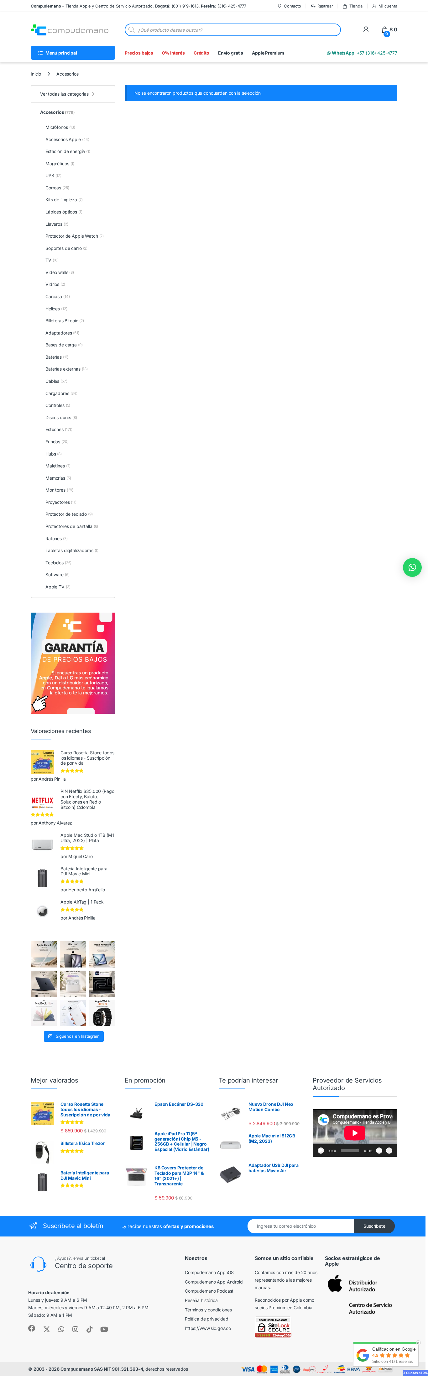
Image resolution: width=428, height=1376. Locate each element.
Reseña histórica (201, 1300)
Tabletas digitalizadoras (71, 550)
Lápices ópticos (63, 211)
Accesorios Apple (67, 139)
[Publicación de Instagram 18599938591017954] (44, 1013)
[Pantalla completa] (389, 1150)
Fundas (57, 441)
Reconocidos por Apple (278, 1300)
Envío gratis (230, 52)
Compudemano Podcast (209, 1291)
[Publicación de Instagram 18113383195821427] (73, 984)
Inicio (36, 73)
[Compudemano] (73, 1013)
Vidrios (55, 284)
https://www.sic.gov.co (208, 1328)
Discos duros (61, 417)
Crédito (201, 52)
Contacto (292, 5)
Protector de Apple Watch (74, 236)
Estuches (58, 429)
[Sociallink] (31, 1328)
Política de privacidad (206, 1318)
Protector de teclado (69, 514)
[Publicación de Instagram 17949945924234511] (44, 954)
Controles (57, 405)
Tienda (355, 5)
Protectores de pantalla (71, 526)
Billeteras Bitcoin (64, 320)
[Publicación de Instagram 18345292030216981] (102, 954)
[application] (355, 1133)
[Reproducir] (321, 1150)
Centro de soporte (84, 1266)
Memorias (58, 478)
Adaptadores (62, 332)
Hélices (56, 308)
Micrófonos (60, 127)
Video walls (59, 272)
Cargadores (61, 393)
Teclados (58, 562)
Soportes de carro (66, 248)
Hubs (53, 453)
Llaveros (56, 224)
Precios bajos (139, 52)
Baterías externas (66, 369)
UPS (53, 175)
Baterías (56, 357)
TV (52, 260)
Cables (56, 381)
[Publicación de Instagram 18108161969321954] (73, 954)
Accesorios (57, 112)
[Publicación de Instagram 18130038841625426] (102, 984)
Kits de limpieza (64, 199)
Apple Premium (268, 52)
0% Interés (173, 52)
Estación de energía (67, 151)
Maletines (57, 465)
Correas (57, 187)
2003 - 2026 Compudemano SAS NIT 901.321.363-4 (88, 1369)
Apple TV (57, 586)
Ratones (56, 538)
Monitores (59, 490)
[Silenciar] (379, 1150)
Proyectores (60, 502)
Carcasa (57, 296)
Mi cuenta (387, 5)
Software (57, 574)
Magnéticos (59, 163)
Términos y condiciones (208, 1309)
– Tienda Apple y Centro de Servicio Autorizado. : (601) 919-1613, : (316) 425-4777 (138, 5)
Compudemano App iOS (209, 1272)
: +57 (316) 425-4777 (364, 52)
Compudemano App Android (214, 1281)
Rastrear (325, 5)
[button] (412, 567)
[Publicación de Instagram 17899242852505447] (44, 984)
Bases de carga (64, 344)
